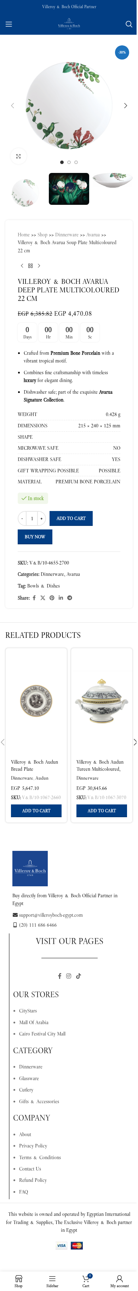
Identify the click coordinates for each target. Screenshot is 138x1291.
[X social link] (42, 598)
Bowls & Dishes (43, 586)
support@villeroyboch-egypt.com (51, 915)
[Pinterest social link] (52, 598)
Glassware (29, 1078)
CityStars (28, 1010)
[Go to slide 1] (62, 162)
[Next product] (39, 266)
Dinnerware (67, 234)
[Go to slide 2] (69, 162)
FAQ (23, 1192)
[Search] (129, 24)
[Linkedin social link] (61, 598)
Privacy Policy (33, 1146)
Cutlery (26, 1090)
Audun (41, 778)
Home (24, 234)
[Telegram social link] (69, 598)
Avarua (93, 234)
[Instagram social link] (69, 976)
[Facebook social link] (34, 598)
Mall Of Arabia (33, 1022)
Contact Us (30, 1169)
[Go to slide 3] (76, 162)
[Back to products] (30, 266)
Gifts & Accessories (39, 1101)
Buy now (35, 537)
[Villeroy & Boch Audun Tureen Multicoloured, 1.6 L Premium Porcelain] (101, 701)
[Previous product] (22, 266)
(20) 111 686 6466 (38, 925)
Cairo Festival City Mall (42, 1034)
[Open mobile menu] (9, 24)
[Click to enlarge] (19, 156)
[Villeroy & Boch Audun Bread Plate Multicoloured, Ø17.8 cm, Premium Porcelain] (36, 701)
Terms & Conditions (40, 1157)
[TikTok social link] (78, 976)
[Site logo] (69, 23)
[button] (12, 106)
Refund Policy (33, 1180)
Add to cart (71, 518)
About (25, 1134)
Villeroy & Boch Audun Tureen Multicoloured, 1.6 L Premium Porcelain (101, 769)
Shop (42, 234)
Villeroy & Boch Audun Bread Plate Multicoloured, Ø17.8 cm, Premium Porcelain (36, 772)
